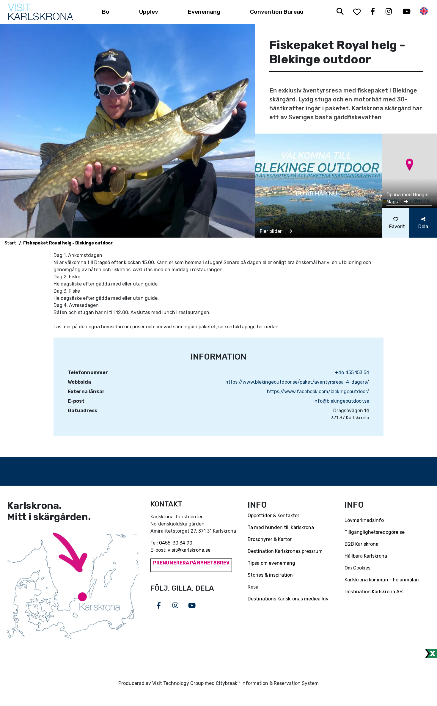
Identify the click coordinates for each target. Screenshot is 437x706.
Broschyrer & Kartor (270, 539)
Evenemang (204, 11)
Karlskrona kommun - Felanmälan (382, 580)
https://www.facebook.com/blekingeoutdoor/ (318, 391)
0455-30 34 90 (175, 543)
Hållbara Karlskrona (366, 556)
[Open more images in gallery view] (318, 185)
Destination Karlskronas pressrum (285, 551)
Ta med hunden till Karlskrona (281, 527)
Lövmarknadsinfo (364, 520)
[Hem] (40, 12)
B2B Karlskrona (361, 544)
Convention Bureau (277, 11)
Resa (253, 587)
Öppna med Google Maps (407, 198)
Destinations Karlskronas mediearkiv (288, 599)
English (424, 11)
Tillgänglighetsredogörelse (375, 532)
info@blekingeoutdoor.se (341, 401)
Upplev (148, 11)
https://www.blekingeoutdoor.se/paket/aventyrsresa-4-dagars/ (297, 382)
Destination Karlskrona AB (374, 591)
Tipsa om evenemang (271, 563)
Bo (105, 11)
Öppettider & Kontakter (273, 515)
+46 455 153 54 (352, 372)
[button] (409, 165)
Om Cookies (357, 568)
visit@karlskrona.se (189, 550)
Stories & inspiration (270, 575)
